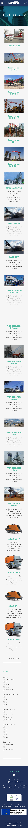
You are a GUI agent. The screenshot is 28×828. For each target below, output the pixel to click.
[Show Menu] (2, 3)
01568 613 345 (14, 779)
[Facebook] (14, 775)
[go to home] (14, 2)
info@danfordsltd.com (14, 782)
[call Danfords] (25, 3)
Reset (19, 671)
